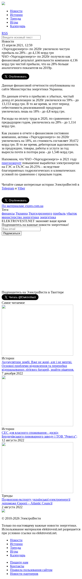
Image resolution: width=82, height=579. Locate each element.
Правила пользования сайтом (31, 570)
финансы (8, 213)
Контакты (17, 566)
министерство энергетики (20, 217)
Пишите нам (19, 562)
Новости (16, 11)
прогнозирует (11, 163)
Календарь (17, 26)
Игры (14, 22)
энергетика (48, 217)
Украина (22, 213)
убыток (71, 213)
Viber (21, 188)
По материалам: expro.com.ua (22, 206)
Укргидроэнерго (40, 213)
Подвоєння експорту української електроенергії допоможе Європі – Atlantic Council (36, 501)
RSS (5, 33)
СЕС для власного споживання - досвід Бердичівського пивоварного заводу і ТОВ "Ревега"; (39, 434)
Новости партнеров (24, 573)
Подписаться (11, 233)
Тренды (15, 18)
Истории (16, 15)
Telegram (8, 188)
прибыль (59, 213)
